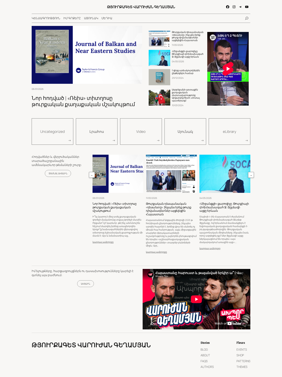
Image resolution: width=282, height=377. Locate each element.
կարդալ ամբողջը (103, 242)
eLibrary (229, 131)
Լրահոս (96, 131)
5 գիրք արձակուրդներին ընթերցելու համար (186, 72)
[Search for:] (246, 18)
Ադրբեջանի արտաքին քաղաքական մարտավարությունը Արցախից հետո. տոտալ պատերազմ (186, 95)
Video (141, 131)
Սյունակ (185, 131)
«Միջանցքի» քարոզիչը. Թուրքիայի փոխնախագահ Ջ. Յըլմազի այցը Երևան (188, 54)
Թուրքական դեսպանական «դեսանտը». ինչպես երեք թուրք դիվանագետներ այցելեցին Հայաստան (188, 36)
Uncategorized (52, 131)
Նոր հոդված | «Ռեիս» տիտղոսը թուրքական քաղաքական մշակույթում (83, 101)
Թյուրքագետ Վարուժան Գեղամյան (141, 6)
